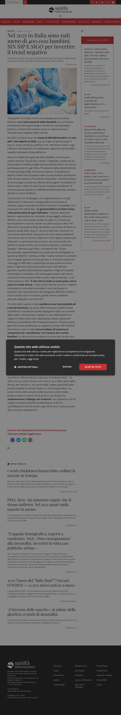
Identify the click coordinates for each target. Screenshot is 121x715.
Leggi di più (33, 358)
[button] (26, 367)
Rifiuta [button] (67, 366)
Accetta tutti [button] (93, 366)
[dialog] (60, 357)
